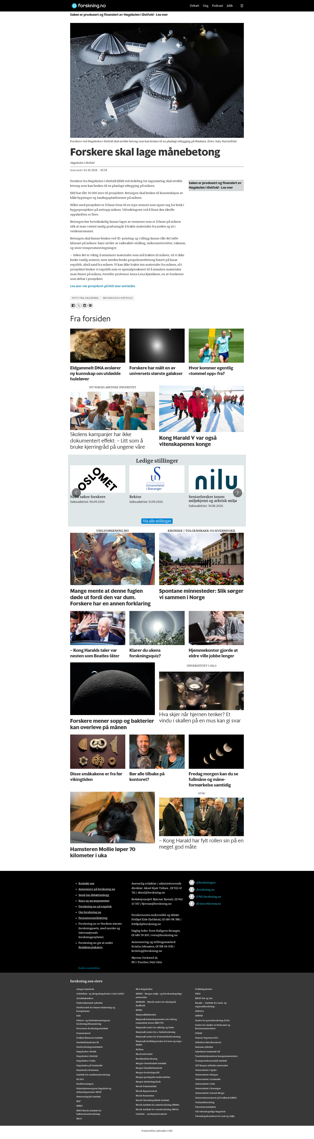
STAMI (198, 1033)
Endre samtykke (89, 968)
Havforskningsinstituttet (89, 1047)
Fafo (78, 1015)
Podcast (217, 6)
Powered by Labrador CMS (157, 1130)
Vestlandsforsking (205, 1102)
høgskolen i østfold (118, 298)
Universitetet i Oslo (205, 1083)
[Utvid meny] (242, 5)
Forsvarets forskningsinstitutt (92, 1028)
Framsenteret (83, 1033)
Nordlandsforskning (146, 1058)
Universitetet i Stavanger (208, 1088)
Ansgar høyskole (85, 989)
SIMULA (199, 1011)
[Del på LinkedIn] (84, 305)
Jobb (230, 6)
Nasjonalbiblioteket (146, 1014)
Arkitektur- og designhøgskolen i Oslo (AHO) (100, 993)
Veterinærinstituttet (205, 1107)
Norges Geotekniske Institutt (151, 1063)
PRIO (198, 993)
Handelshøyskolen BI (87, 1042)
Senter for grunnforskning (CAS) (212, 1020)
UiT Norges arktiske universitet (211, 1065)
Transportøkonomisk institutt (211, 1060)
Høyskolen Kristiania (87, 1070)
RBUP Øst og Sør (204, 998)
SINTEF (199, 1015)
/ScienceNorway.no (208, 903)
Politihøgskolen (203, 989)
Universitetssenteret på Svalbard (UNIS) (216, 1097)
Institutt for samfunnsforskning (93, 1074)
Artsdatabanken (84, 998)
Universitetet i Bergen (206, 1074)
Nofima (139, 1049)
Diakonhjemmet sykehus (89, 1003)
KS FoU (80, 1079)
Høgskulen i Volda (85, 1060)
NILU (79, 1118)
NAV (78, 1101)
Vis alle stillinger (157, 521)
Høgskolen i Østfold (86, 1056)
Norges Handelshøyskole (149, 1068)
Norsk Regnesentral (146, 1091)
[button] (76, 492)
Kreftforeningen (85, 1083)
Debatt (194, 6)
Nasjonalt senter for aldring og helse (155, 1027)
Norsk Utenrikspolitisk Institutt (152, 1100)
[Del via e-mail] (90, 305)
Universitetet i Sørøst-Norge (209, 1093)
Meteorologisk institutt (88, 1096)
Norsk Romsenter (145, 1095)
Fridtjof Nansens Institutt (89, 1037)
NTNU (139, 1010)
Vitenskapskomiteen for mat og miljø (215, 1116)
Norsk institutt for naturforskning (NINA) (157, 1104)
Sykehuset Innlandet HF (207, 1051)
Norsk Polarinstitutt (146, 1086)
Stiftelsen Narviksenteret (208, 1042)
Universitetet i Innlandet (208, 1079)
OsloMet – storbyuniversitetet (151, 1114)
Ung (206, 6)
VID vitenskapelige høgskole (210, 1111)
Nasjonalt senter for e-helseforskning (155, 1032)
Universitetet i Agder (206, 1070)
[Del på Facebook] (73, 305)
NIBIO (79, 1105)
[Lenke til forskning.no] (126, 4)
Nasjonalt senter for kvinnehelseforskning (158, 1036)
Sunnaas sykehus (204, 1047)
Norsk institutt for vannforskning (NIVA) (157, 1109)
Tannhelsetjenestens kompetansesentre (216, 1056)
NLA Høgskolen (144, 989)
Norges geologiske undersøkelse (153, 1077)
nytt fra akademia (85, 298)
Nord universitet (144, 1054)
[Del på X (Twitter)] (78, 305)
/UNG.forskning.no (208, 896)
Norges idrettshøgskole (148, 1081)
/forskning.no (205, 889)
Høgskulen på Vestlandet (89, 1065)
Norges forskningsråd (147, 1072)
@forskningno (206, 882)
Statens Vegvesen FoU (206, 1037)
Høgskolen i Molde (86, 1051)
